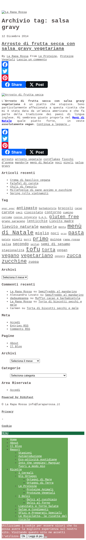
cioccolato (33, 212)
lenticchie (37, 221)
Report (15, 449)
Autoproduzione (30, 456)
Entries (19, 325)
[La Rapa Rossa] (14, 12)
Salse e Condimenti (33, 509)
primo (40, 239)
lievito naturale (20, 227)
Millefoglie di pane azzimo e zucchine (41, 190)
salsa (6, 244)
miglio (42, 233)
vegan (62, 250)
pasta (76, 233)
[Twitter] (43, 71)
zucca (74, 255)
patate (6, 239)
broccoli (65, 208)
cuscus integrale (25, 217)
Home (13, 439)
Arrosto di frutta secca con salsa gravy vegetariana (38, 46)
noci (58, 162)
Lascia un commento (32, 59)
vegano (10, 255)
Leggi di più (35, 536)
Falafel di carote (24, 183)
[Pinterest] (43, 77)
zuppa (33, 262)
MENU (5, 433)
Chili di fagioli (23, 186)
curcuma (7, 217)
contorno (53, 212)
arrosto (7, 159)
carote (8, 212)
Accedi (15, 322)
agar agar (8, 208)
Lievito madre (61, 221)
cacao (78, 208)
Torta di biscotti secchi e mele (52, 308)
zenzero (60, 256)
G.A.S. (43, 217)
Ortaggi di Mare (39, 479)
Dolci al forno (38, 502)
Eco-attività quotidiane (37, 459)
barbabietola (47, 208)
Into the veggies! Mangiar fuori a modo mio (39, 464)
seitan (34, 244)
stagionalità (13, 250)
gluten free (64, 216)
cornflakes (51, 159)
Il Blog (16, 346)
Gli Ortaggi (27, 476)
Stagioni (25, 452)
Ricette (16, 469)
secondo (21, 244)
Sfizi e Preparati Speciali (40, 512)
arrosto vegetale (28, 159)
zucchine (14, 261)
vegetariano (37, 255)
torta (48, 250)
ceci (19, 212)
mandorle (21, 162)
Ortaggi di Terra (40, 482)
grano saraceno (13, 221)
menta (62, 227)
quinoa (55, 239)
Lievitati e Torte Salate (38, 506)
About (14, 343)
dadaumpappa (19, 298)
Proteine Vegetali (41, 492)
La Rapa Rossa (17, 56)
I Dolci (24, 496)
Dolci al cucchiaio (42, 499)
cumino (68, 212)
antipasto (26, 208)
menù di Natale (41, 162)
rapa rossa (71, 239)
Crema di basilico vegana (30, 180)
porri (27, 239)
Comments (20, 329)
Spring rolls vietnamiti (29, 193)
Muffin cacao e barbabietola (57, 298)
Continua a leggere (53, 124)
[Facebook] (43, 64)
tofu (33, 249)
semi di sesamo (55, 244)
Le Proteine (47, 56)
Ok (23, 536)
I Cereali (25, 472)
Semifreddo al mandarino (57, 291)
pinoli (68, 162)
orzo (64, 233)
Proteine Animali (40, 489)
